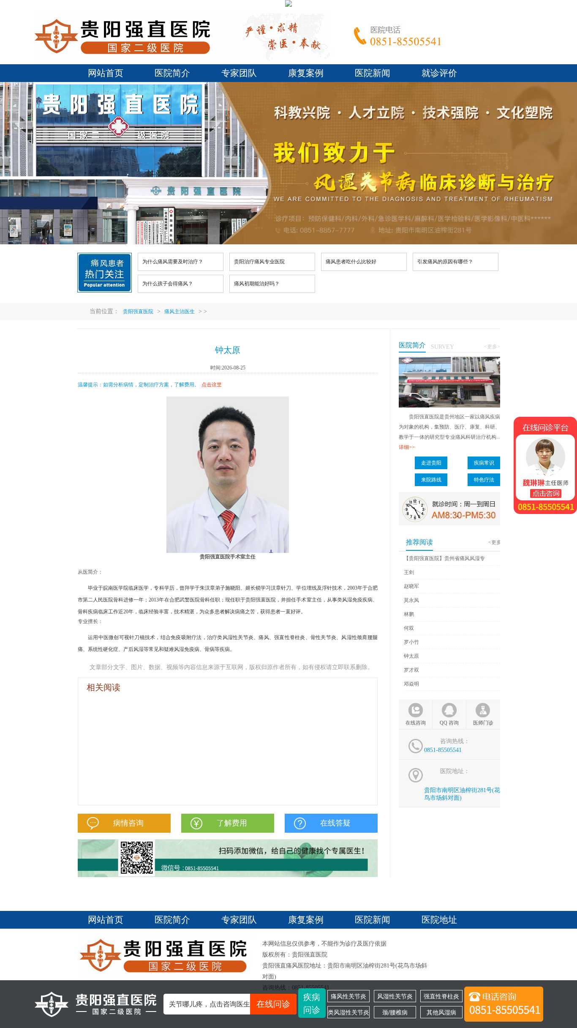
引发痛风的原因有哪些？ (445, 262)
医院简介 (172, 73)
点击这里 (211, 385)
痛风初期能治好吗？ (257, 284)
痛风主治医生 (179, 311)
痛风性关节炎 (348, 996)
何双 (409, 628)
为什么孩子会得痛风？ (167, 284)
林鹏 (409, 614)
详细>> (407, 447)
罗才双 (411, 670)
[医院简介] (449, 361)
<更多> (492, 347)
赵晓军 (411, 586)
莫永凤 (411, 600)
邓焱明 (411, 684)
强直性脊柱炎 (441, 996)
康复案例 (306, 73)
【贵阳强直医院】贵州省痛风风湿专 (444, 558)
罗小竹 (411, 642)
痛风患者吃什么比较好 (351, 262)
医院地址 (439, 920)
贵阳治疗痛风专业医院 (259, 262)
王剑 (409, 572)
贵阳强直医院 (138, 311)
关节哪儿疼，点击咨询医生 (229, 1004)
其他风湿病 (441, 1012)
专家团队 (239, 73)
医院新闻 (372, 73)
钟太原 (411, 656)
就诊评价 (439, 73)
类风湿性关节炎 (348, 1012)
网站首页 (105, 73)
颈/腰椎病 (395, 1012)
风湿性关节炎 (395, 996)
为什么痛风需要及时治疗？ (172, 262)
